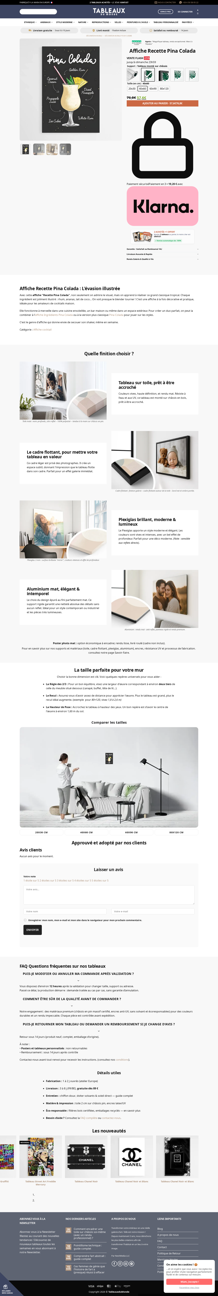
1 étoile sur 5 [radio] (31, 880)
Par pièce (187, 22)
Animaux (45, 22)
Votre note (29, 876)
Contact (162, 1247)
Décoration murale (94, 36)
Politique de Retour (169, 1253)
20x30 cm (41, 832)
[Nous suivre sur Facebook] (114, 1263)
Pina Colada (116, 315)
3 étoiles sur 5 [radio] (65, 880)
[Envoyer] (54, 11)
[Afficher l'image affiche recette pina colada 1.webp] (26, 149)
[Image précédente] (25, 89)
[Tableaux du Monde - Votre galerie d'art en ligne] (109, 11)
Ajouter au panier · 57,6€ (162, 103)
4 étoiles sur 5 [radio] (82, 880)
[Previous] (21, 1199)
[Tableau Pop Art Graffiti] (177, 1157)
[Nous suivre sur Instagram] (120, 1263)
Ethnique (29, 22)
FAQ (159, 1241)
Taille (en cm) (134, 84)
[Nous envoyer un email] (125, 1263)
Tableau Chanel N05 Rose (40, 1181)
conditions (122, 1059)
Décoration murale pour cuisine (118, 36)
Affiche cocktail (42, 329)
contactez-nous (111, 1118)
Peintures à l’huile (137, 22)
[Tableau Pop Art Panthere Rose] (132, 1157)
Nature (82, 22)
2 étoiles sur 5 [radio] (48, 880)
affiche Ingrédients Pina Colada (54, 315)
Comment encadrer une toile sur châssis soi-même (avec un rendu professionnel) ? (90, 1233)
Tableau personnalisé (166, 22)
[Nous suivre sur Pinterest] (131, 1263)
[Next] (29, 1199)
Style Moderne (64, 22)
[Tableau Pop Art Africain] (86, 1157)
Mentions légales (167, 1259)
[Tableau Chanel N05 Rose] (40, 1157)
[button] (185, 12)
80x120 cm (176, 832)
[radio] (133, 74)
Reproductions (100, 22)
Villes (118, 22)
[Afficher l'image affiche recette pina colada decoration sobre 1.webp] (39, 149)
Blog (160, 1229)
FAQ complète (88, 1118)
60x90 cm (131, 832)
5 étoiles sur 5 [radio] (100, 880)
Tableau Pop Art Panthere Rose (132, 1181)
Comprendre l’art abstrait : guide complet (90, 1257)
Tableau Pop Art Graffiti (177, 1181)
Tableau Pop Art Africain (86, 1181)
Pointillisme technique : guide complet (88, 1247)
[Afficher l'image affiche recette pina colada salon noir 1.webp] (65, 149)
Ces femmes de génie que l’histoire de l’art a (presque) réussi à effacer (89, 1269)
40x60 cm (86, 832)
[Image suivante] (116, 89)
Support (131, 66)
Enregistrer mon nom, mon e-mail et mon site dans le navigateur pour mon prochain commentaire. (85, 920)
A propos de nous (168, 1235)
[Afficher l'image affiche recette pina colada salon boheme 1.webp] (52, 149)
